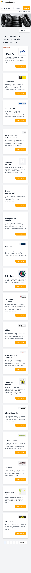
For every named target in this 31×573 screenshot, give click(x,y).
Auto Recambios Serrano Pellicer (11, 136)
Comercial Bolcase (9, 383)
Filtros (25, 31)
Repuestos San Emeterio (11, 356)
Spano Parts (9, 81)
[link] (6, 48)
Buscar (26, 8)
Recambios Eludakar (9, 300)
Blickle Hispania (11, 413)
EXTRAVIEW (9, 54)
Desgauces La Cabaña (10, 219)
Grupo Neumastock (10, 192)
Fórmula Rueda (11, 440)
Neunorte (9, 521)
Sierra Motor (10, 108)
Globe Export (10, 276)
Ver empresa (20, 66)
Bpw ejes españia (8, 248)
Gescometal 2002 (9, 493)
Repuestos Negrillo (9, 163)
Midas (7, 330)
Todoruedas (9, 467)
